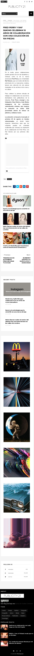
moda (17, 613)
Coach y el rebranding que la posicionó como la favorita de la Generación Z (16, 246)
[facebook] (24, 1)
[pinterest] (29, 1)
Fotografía (4, 613)
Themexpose (20, 654)
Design (10, 610)
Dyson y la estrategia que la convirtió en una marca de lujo (16, 209)
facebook (18, 569)
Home (4, 20)
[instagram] (26, 1)
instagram (18, 573)
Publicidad (15, 616)
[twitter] (31, 1)
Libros (11, 613)
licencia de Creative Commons (24, 603)
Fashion (10, 20)
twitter (18, 576)
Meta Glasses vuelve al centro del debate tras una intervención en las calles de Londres (16, 228)
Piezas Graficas (6, 616)
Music (22, 613)
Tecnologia (5, 618)
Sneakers (22, 616)
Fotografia (23, 610)
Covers (4, 610)
